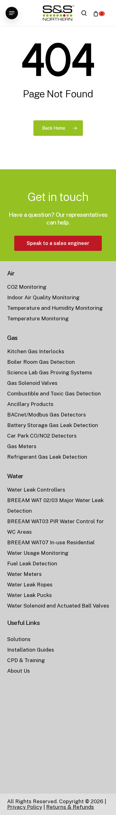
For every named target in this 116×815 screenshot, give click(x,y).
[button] (12, 13)
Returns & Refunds (70, 807)
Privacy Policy (24, 807)
